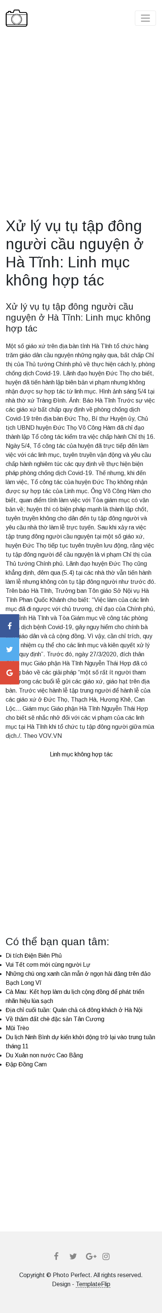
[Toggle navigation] (145, 18)
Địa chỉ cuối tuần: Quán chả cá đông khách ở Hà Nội (74, 1010)
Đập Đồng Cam (26, 1064)
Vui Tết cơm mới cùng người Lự (48, 964)
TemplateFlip (93, 1284)
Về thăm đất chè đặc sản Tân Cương (55, 1019)
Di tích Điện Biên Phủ (34, 955)
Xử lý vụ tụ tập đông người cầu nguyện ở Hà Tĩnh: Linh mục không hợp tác (78, 317)
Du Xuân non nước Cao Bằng (44, 1055)
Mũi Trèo (17, 1028)
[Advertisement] (81, 135)
